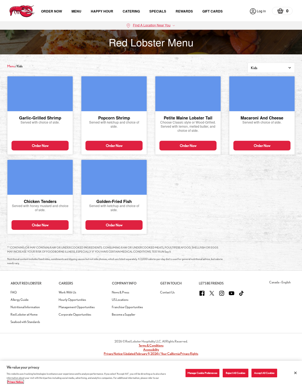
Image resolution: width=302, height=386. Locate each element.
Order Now (51, 11)
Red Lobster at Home (24, 314)
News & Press (120, 292)
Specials (157, 11)
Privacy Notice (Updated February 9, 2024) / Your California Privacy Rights (151, 354)
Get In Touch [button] (171, 283)
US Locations (120, 300)
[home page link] (22, 11)
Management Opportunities (77, 307)
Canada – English (280, 282)
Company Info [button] (124, 283)
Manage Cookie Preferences (202, 373)
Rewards (184, 11)
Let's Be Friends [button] (211, 283)
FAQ (13, 292)
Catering (131, 11)
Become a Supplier (123, 314)
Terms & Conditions (151, 345)
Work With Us (67, 292)
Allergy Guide (19, 300)
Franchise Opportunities (127, 307)
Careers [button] (66, 283)
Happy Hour (102, 11)
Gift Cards (212, 11)
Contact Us (167, 292)
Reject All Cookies (235, 373)
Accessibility (151, 350)
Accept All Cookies (264, 373)
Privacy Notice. (15, 381)
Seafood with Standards (25, 322)
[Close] (295, 372)
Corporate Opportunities (75, 314)
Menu (76, 11)
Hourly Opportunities (72, 300)
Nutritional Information (25, 307)
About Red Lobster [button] (26, 283)
